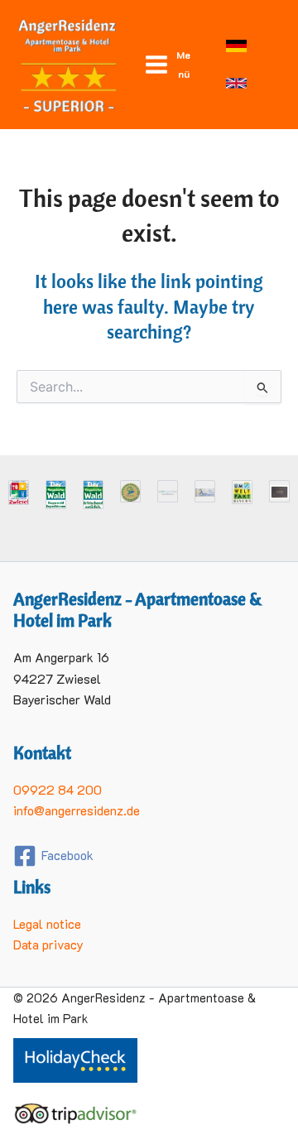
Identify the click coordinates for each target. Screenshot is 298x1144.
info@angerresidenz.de (76, 810)
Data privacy (48, 944)
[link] (236, 46)
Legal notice (47, 924)
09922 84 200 (57, 789)
